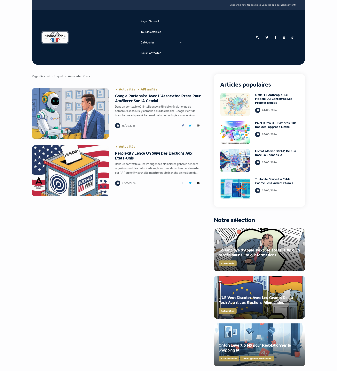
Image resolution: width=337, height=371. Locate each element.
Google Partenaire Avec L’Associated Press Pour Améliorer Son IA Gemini (158, 98)
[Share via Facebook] (183, 125)
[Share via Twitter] (190, 125)
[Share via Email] (198, 125)
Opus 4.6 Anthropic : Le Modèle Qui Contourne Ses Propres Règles (273, 98)
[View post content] (70, 113)
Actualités (127, 89)
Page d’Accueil (150, 21)
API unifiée (149, 89)
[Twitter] (267, 37)
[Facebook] (275, 37)
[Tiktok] (292, 37)
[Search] (257, 37)
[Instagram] (284, 37)
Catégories (147, 42)
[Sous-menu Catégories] (181, 43)
